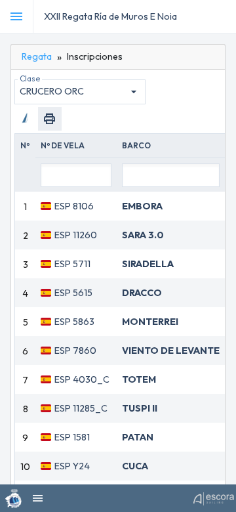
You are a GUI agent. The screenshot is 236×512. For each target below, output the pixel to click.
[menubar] (224, 16)
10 (25, 467)
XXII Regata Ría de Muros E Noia (110, 16)
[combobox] (80, 92)
